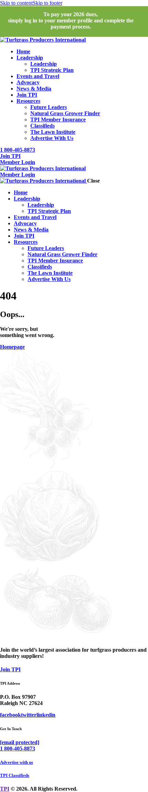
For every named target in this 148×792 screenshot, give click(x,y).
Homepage (12, 347)
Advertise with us (16, 762)
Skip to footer (47, 3)
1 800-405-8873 (17, 748)
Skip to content (16, 3)
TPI (4, 789)
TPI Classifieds (14, 775)
